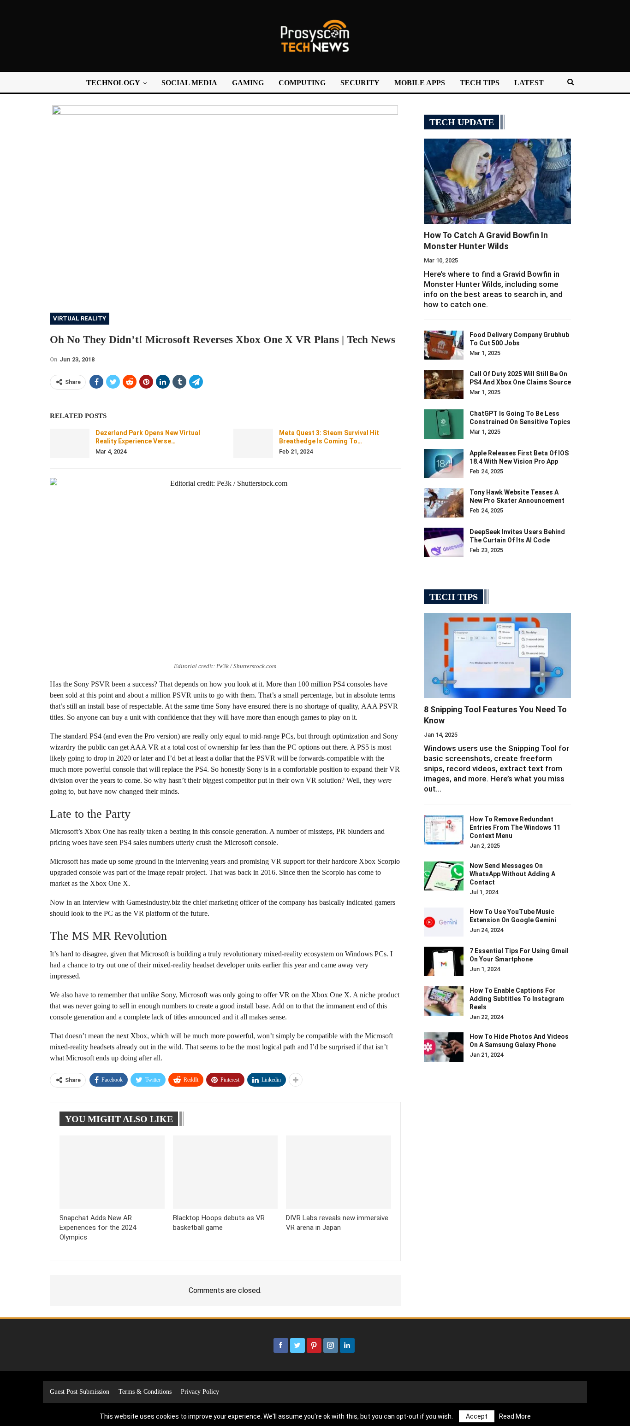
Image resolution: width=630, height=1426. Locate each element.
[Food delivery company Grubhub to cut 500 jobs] (444, 345)
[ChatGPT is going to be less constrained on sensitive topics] (444, 424)
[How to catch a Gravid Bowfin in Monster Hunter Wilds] (497, 181)
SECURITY (360, 83)
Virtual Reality (79, 318)
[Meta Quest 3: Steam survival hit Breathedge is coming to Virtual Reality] (253, 443)
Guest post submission (79, 1391)
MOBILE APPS (419, 83)
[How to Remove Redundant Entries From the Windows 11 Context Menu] (444, 829)
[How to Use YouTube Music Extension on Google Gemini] (444, 922)
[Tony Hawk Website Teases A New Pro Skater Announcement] (444, 503)
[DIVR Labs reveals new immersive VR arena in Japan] (338, 1172)
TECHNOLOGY (113, 83)
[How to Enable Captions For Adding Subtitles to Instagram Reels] (444, 1001)
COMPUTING (302, 83)
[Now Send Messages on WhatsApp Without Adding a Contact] (444, 876)
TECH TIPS (479, 83)
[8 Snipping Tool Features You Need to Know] (497, 655)
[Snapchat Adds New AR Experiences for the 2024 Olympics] (112, 1172)
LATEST (529, 83)
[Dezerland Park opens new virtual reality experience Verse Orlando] (69, 443)
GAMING (248, 83)
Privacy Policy (200, 1391)
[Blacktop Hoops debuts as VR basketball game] (225, 1172)
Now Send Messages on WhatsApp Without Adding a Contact (512, 874)
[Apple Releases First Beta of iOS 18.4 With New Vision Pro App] (444, 463)
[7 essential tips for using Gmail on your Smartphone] (444, 961)
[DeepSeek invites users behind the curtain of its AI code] (444, 542)
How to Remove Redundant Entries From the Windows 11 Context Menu (515, 827)
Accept (476, 1416)
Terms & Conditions (145, 1391)
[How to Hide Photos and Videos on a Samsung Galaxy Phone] (444, 1047)
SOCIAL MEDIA (189, 83)
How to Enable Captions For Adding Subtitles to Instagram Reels (517, 999)
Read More (515, 1416)
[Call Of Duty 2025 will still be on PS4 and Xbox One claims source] (444, 384)
